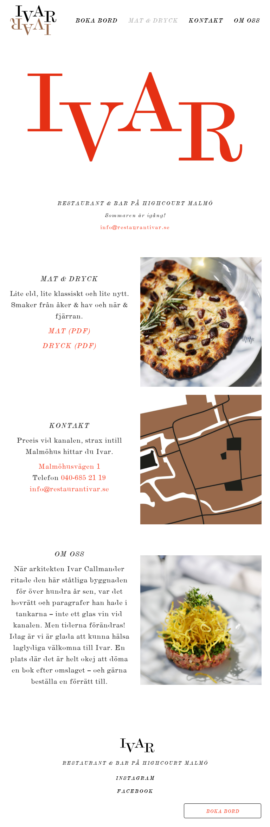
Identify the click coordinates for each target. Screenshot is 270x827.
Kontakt (205, 21)
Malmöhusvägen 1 (69, 467)
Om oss (246, 21)
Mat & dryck (153, 21)
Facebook (135, 791)
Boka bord (222, 811)
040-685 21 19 (83, 478)
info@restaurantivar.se (135, 228)
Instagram (135, 778)
